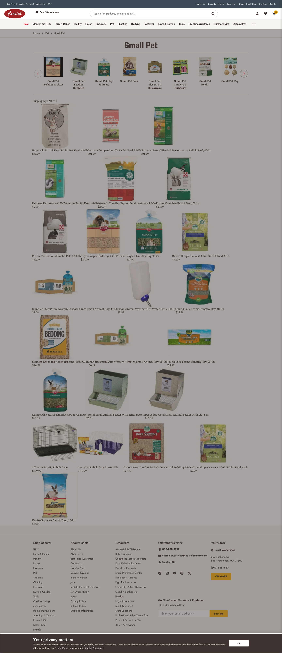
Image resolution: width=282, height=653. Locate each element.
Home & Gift (40, 620)
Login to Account (124, 601)
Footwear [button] (149, 24)
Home (36, 33)
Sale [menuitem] (26, 24)
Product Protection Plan (128, 620)
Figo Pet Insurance (125, 582)
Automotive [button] (239, 24)
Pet (47, 33)
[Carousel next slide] (244, 73)
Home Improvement (44, 611)
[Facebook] (159, 573)
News (221, 4)
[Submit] (213, 13)
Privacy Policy (78, 601)
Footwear (38, 587)
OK (239, 643)
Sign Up (218, 613)
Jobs (72, 582)
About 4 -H (76, 554)
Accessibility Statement (127, 549)
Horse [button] (88, 24)
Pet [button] (112, 24)
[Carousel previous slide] (38, 73)
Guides (119, 596)
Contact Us (200, 4)
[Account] (257, 13)
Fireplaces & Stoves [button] (199, 24)
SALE (36, 549)
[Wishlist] (265, 13)
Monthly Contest (124, 606)
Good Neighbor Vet (126, 592)
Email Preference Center (128, 573)
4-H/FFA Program (125, 625)
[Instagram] (167, 573)
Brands (272, 4)
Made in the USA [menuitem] (41, 24)
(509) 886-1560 (220, 567)
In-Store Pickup (78, 577)
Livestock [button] (101, 24)
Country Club (77, 568)
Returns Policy (78, 606)
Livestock (38, 568)
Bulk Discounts (123, 554)
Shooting (38, 577)
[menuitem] (26, 24)
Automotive (39, 606)
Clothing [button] (135, 24)
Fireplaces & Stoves (126, 577)
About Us (75, 549)
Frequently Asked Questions (130, 587)
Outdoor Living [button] (221, 24)
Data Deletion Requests (128, 563)
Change (221, 576)
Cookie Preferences (94, 648)
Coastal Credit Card (247, 4)
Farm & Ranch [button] (62, 24)
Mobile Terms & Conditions (85, 587)
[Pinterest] (181, 573)
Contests (212, 4)
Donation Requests (125, 568)
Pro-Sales (263, 4)
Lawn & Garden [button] (166, 24)
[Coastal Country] (14, 13)
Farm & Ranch (41, 554)
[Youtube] (174, 573)
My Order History (79, 592)
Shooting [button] (122, 24)
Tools (36, 596)
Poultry (37, 559)
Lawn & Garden (41, 592)
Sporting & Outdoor (44, 615)
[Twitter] (189, 573)
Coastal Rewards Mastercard (130, 559)
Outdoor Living (41, 601)
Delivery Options (79, 573)
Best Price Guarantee (16, 4)
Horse (36, 563)
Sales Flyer (231, 4)
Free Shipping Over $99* (40, 4)
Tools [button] (182, 24)
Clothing (38, 582)
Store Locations (123, 611)
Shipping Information (82, 611)
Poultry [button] (78, 24)
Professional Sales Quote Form (132, 615)
